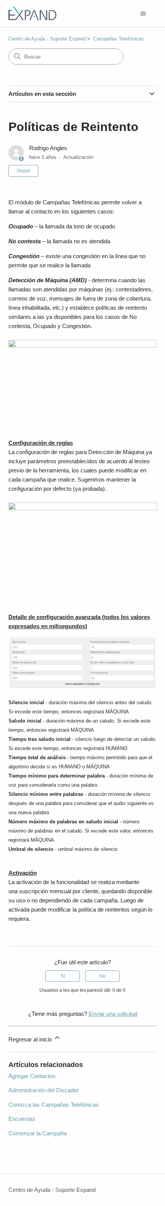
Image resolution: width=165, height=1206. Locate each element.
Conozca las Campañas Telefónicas (53, 1104)
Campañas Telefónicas (118, 39)
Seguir (23, 170)
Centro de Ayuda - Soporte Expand (47, 39)
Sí (63, 976)
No (102, 976)
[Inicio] (32, 13)
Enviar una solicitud (113, 1013)
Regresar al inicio (30, 1039)
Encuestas (21, 1118)
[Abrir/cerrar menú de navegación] (143, 14)
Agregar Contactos (32, 1076)
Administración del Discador (43, 1090)
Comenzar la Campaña (37, 1133)
